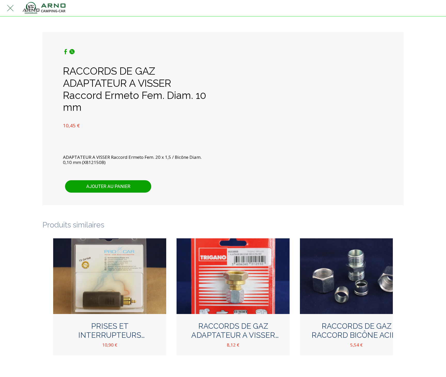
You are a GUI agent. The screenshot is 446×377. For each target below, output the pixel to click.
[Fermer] (10, 8)
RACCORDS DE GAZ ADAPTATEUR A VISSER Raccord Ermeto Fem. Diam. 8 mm (233, 331)
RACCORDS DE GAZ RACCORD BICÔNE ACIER (356, 331)
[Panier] (435, 8)
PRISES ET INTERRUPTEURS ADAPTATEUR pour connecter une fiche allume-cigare (109, 331)
